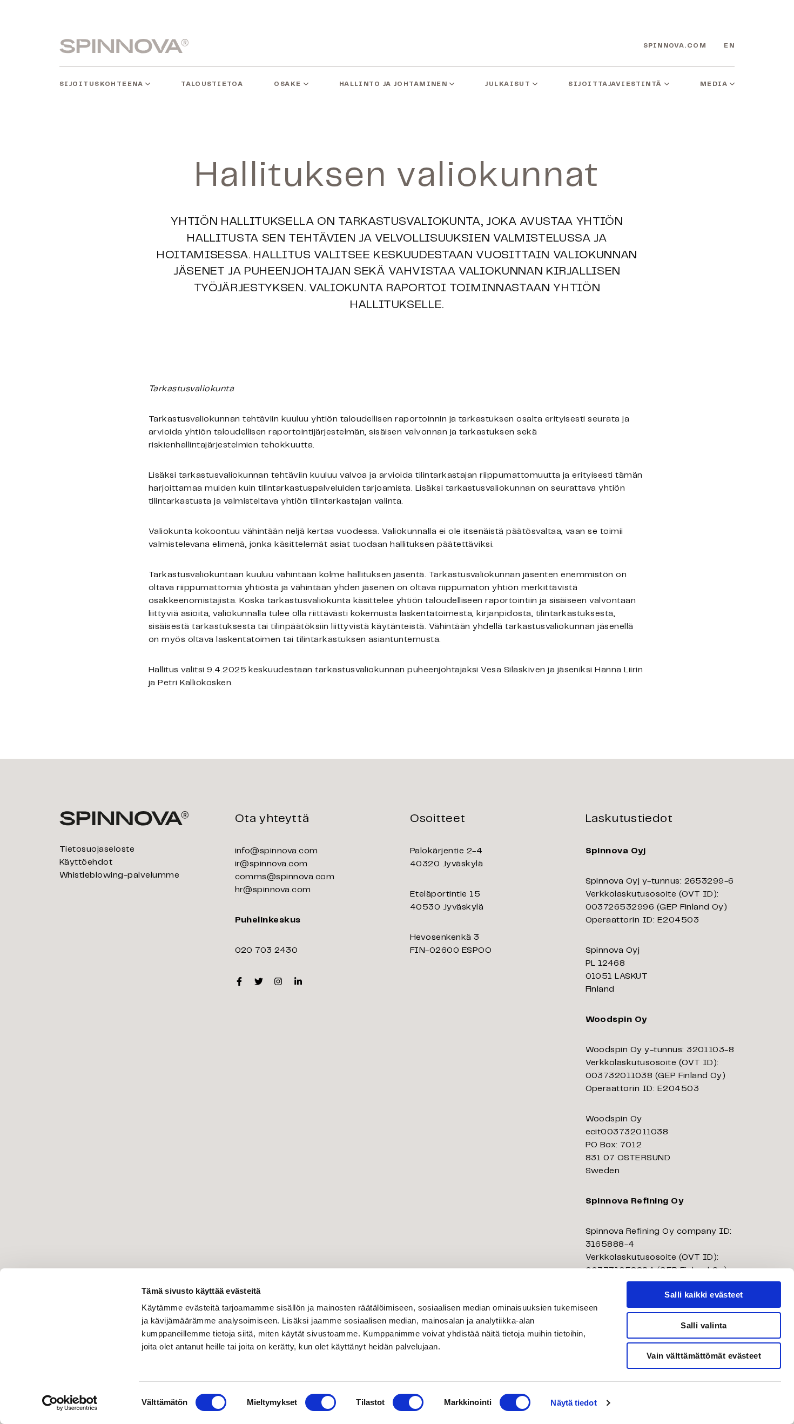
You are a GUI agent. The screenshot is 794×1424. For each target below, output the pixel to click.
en (729, 46)
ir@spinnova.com (271, 864)
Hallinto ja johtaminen (393, 84)
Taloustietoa (212, 84)
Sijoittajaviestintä (615, 84)
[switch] (320, 1402)
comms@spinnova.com (285, 877)
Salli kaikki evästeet (703, 1294)
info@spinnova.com (276, 851)
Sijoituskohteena (101, 84)
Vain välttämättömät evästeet (704, 1355)
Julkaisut (507, 84)
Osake (287, 84)
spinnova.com (674, 46)
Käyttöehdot (85, 862)
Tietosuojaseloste (96, 849)
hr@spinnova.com (273, 890)
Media (714, 84)
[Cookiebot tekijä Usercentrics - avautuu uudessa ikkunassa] (70, 1403)
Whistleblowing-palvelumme (119, 875)
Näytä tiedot (573, 1402)
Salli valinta (704, 1325)
